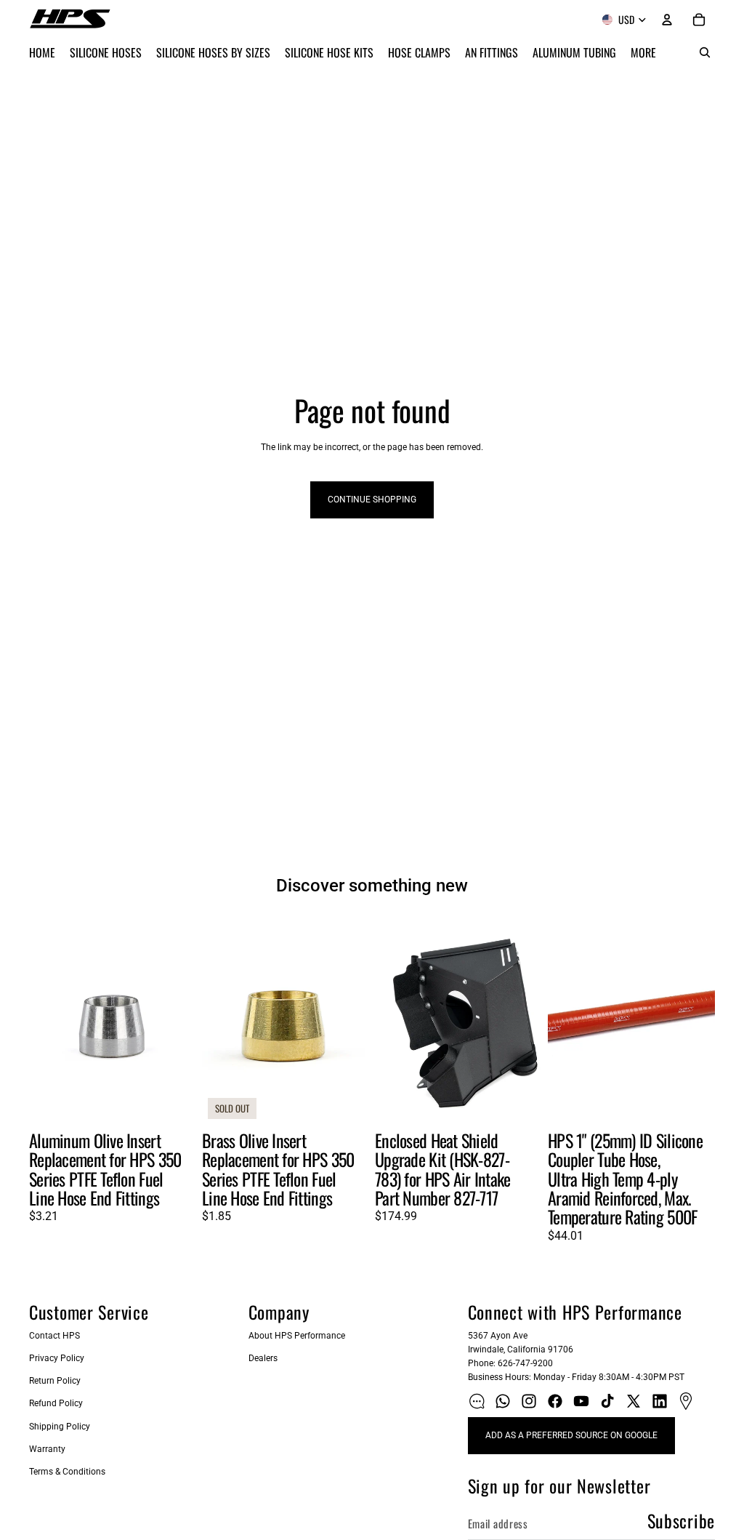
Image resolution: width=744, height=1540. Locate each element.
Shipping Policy (59, 1426)
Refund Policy (56, 1403)
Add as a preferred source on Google (571, 1435)
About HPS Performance (296, 1336)
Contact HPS (54, 1336)
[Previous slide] (45, 1020)
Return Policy (55, 1381)
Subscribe (681, 1520)
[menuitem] (643, 52)
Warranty (47, 1449)
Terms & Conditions (67, 1472)
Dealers (263, 1358)
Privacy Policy (56, 1358)
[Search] (705, 52)
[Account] (667, 20)
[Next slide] (180, 1020)
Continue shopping (372, 499)
